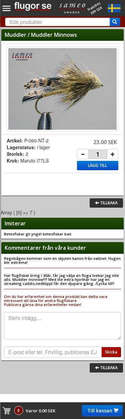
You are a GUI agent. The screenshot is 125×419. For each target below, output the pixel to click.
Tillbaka (108, 203)
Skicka (111, 352)
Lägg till (97, 165)
